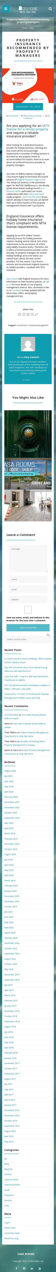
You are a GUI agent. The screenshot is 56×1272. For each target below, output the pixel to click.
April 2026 (8, 791)
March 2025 (9, 833)
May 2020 (8, 969)
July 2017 (8, 1084)
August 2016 (10, 1131)
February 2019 (11, 1000)
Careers (7, 1174)
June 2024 (8, 864)
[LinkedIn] (31, 1268)
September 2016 (12, 1126)
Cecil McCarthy (11, 714)
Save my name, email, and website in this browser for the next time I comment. (27, 619)
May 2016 (8, 1141)
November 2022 (11, 943)
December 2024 (11, 844)
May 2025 (8, 823)
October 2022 (10, 948)
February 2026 (11, 797)
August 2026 (10, 770)
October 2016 (10, 1120)
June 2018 (8, 1037)
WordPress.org (11, 1238)
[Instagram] (24, 1268)
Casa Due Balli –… (28, 427)
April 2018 (8, 1047)
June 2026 (8, 781)
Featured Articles (35, 116)
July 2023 (8, 911)
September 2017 (12, 1073)
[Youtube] (39, 1268)
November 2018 (11, 1011)
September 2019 (12, 979)
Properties (9, 1195)
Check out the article (31, 197)
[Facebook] (16, 1268)
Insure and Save (36, 194)
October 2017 (10, 1068)
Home (24, 28)
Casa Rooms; (22, 325)
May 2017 (8, 1089)
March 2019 (9, 995)
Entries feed (9, 1227)
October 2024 (10, 849)
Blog (32, 28)
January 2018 (10, 1058)
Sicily (6, 1205)
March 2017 (9, 1099)
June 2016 (8, 1136)
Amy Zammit (13, 116)
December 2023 (11, 896)
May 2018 (8, 1042)
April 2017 (8, 1094)
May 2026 (8, 786)
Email (27, 380)
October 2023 (10, 906)
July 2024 (8, 859)
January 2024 (10, 891)
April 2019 (8, 990)
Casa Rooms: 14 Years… (28, 466)
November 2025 (11, 807)
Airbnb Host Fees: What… (28, 498)
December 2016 (11, 1110)
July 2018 (8, 1032)
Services (8, 1200)
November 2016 (11, 1115)
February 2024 (11, 885)
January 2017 (10, 1105)
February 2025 (11, 838)
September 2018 (12, 1021)
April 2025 (8, 828)
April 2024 (8, 875)
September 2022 (12, 953)
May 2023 (8, 922)
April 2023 (8, 927)
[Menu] (5, 8)
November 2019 (11, 974)
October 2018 (10, 1016)
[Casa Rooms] (28, 8)
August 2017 (10, 1078)
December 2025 (11, 802)
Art (5, 1158)
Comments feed (11, 1233)
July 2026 (8, 776)
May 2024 (8, 870)
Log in (7, 1222)
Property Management (38, 325)
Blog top (8, 1169)
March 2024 (9, 880)
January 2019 (10, 1005)
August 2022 (10, 958)
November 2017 (11, 1063)
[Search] (50, 8)
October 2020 (10, 964)
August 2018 (10, 1026)
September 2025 (12, 817)
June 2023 (8, 917)
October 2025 (10, 812)
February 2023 (11, 938)
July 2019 (8, 985)
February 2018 (11, 1052)
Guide (7, 1190)
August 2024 (10, 854)
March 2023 (9, 932)
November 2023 (11, 901)
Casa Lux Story (11, 1179)
